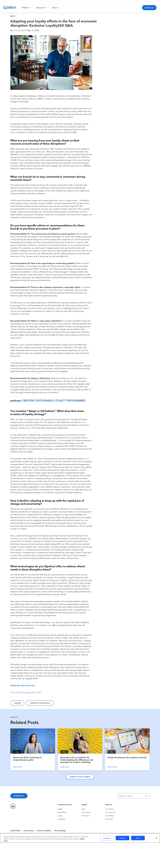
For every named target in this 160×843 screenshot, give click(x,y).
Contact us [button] (149, 7)
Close (138, 838)
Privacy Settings (60, 830)
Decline (122, 838)
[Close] (156, 838)
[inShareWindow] (97, 52)
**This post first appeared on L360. (25, 692)
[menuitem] (26, 8)
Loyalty (60, 816)
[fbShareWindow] (97, 38)
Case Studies (86, 812)
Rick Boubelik (20, 30)
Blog (83, 809)
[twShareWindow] (97, 45)
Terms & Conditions (44, 830)
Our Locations (110, 812)
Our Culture (109, 809)
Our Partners (109, 816)
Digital (60, 809)
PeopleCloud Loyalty (19, 538)
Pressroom (85, 816)
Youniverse (109, 819)
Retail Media (62, 812)
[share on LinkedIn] (13, 806)
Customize (107, 838)
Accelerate (61, 819)
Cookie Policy (15, 830)
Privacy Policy (29, 830)
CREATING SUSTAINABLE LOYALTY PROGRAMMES (54, 400)
